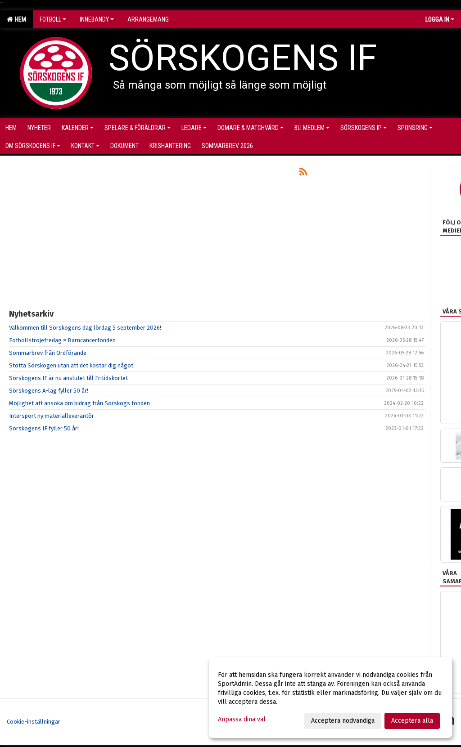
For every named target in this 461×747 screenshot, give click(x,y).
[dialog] (330, 697)
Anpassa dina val (242, 719)
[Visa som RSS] (303, 173)
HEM (19, 19)
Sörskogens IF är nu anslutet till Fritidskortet (68, 378)
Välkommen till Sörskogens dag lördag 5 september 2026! (85, 327)
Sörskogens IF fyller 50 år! (44, 428)
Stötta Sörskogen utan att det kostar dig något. (72, 365)
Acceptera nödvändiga (343, 721)
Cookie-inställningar (33, 721)
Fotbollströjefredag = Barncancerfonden (62, 340)
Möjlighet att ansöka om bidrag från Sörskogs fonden (79, 403)
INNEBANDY (94, 19)
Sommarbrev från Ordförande (47, 352)
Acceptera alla (412, 721)
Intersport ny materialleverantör (51, 415)
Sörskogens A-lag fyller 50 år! (48, 390)
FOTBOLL (50, 19)
